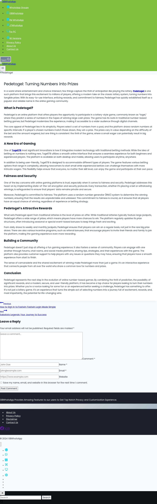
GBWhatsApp (16, 13)
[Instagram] (8, 429)
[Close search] (2, 493)
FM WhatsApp (16, 20)
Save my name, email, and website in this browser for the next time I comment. (45, 382)
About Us (11, 45)
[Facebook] (2, 429)
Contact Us (12, 49)
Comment (89, 358)
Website (63, 376)
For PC (12, 31)
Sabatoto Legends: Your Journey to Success (23, 313)
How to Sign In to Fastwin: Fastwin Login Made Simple (28, 305)
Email (62, 370)
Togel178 (16, 150)
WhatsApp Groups (19, 7)
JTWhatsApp (16, 25)
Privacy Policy (14, 42)
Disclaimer (11, 419)
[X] (5, 429)
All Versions (15, 38)
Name (63, 364)
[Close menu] (0, 444)
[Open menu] (3, 68)
